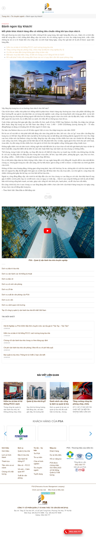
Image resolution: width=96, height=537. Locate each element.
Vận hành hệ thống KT (22, 460)
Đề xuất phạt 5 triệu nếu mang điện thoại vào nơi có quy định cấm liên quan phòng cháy (39, 57)
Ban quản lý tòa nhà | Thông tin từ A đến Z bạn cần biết (24, 355)
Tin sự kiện (38, 457)
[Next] (90, 434)
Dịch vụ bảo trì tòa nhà (10, 268)
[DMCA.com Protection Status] (48, 492)
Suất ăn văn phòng (22, 477)
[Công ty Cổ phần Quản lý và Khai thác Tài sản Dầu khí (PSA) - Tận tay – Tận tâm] (48, 8)
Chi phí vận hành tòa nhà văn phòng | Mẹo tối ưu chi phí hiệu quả (28, 348)
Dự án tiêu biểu (55, 455)
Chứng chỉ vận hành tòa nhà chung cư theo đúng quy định (26, 340)
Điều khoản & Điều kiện (56, 490)
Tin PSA (37, 453)
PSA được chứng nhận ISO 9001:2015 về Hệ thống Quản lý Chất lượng (55, 469)
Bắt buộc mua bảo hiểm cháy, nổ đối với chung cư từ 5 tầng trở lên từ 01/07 (35, 55)
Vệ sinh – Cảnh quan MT (24, 470)
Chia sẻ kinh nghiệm (38, 462)
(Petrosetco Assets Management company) (50, 486)
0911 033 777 (80, 465)
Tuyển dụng (38, 474)
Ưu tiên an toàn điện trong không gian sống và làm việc (27, 52)
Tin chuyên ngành (17, 16)
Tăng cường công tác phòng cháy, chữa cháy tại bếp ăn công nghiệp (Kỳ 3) (35, 50)
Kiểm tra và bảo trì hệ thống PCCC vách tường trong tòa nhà (29, 47)
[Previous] (6, 434)
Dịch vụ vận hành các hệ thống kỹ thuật (17, 274)
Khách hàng (54, 451)
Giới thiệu (5, 451)
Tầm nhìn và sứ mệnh (8, 466)
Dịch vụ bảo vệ (7, 279)
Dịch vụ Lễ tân (7, 289)
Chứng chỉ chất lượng (7, 473)
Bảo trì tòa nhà (23, 455)
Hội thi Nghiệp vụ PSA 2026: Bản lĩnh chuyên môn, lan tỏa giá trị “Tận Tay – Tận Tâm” (36, 326)
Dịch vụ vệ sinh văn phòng (12, 284)
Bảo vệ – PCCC (24, 465)
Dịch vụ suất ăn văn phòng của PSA (15, 295)
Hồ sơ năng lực (56, 459)
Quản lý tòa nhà (24, 451)
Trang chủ (5, 16)
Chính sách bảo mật (39, 490)
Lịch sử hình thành (6, 456)
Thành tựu (6, 461)
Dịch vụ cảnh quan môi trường (13, 305)
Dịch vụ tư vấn (7, 300)
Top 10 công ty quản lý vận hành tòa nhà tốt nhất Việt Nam (24, 310)
